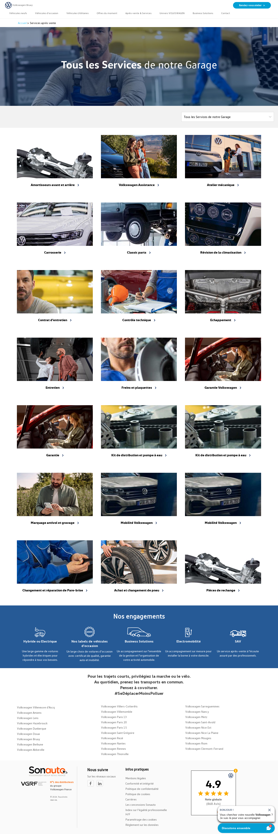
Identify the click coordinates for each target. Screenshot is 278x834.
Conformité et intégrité (139, 783)
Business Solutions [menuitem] (203, 13)
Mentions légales (135, 778)
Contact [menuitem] (225, 13)
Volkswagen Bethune (30, 744)
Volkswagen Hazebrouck (32, 723)
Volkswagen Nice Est (198, 727)
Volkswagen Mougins (198, 738)
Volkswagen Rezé (112, 738)
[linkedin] (100, 783)
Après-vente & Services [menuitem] (138, 13)
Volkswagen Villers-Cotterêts (119, 706)
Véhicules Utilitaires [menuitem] (77, 13)
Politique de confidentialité (142, 788)
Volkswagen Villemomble (116, 711)
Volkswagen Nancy (197, 711)
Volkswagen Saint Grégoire (117, 732)
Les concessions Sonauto (140, 804)
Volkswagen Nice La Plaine (201, 732)
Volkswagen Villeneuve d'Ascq (36, 707)
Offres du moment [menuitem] (107, 13)
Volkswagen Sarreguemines (202, 706)
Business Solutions (139, 641)
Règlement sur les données (142, 824)
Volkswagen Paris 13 (114, 717)
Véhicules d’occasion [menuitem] (46, 13)
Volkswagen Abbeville (30, 749)
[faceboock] (91, 783)
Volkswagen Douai (28, 733)
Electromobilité (188, 641)
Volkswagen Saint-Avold (200, 722)
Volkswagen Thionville (115, 754)
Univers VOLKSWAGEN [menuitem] (172, 13)
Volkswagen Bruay (28, 739)
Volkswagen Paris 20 (114, 722)
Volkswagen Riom (196, 743)
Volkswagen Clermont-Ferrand (204, 748)
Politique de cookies (137, 794)
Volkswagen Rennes (113, 748)
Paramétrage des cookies (141, 819)
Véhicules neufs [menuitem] (18, 13)
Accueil (22, 23)
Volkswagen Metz (196, 717)
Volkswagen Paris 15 (114, 727)
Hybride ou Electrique (40, 641)
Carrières (131, 799)
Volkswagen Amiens (29, 712)
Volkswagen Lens (27, 718)
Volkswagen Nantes (113, 743)
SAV (238, 641)
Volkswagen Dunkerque (31, 728)
